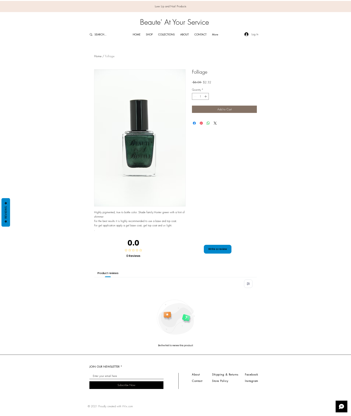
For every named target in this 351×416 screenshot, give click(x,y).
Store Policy (220, 381)
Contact (197, 381)
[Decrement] (195, 96)
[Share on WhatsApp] (208, 123)
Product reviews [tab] (107, 273)
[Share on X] (215, 123)
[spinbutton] (200, 96)
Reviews (6, 212)
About (196, 374)
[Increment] (206, 96)
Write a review (217, 249)
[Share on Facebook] (194, 123)
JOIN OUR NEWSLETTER (104, 366)
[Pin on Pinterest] (201, 123)
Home (97, 56)
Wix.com (127, 406)
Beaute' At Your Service (174, 22)
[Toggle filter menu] (248, 284)
